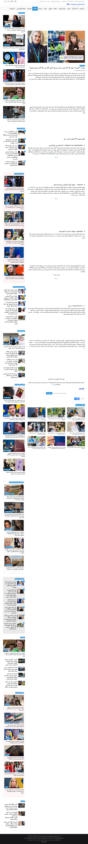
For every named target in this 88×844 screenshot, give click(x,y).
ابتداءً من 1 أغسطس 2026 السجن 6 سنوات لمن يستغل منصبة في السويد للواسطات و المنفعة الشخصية (15, 261)
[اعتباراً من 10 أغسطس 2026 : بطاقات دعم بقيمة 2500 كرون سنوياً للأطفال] (21, 297)
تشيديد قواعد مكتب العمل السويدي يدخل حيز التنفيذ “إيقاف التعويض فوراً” (10, 291)
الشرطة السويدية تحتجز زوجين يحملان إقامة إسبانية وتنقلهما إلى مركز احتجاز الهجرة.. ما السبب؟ (15, 498)
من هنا (53, 384)
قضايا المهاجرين (20, 8)
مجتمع (40, 8)
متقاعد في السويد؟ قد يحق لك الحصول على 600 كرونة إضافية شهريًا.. (10, 304)
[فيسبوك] (78, 399)
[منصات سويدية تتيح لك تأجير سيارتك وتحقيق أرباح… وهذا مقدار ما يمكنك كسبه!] (76, 427)
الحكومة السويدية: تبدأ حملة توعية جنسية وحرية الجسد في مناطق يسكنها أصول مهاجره (15, 791)
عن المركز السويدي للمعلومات (55, 1)
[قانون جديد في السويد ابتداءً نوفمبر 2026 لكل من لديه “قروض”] (21, 141)
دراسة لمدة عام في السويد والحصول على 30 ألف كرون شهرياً (10, 375)
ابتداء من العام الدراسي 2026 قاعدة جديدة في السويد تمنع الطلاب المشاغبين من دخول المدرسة (14, 30)
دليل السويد (62, 8)
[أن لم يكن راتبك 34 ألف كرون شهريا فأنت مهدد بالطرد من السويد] (21, 147)
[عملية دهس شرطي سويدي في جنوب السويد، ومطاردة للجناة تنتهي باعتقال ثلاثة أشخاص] (21, 675)
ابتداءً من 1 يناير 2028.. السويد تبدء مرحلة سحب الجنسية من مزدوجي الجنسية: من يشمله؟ (14, 207)
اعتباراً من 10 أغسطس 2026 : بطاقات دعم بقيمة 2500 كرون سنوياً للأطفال (10, 297)
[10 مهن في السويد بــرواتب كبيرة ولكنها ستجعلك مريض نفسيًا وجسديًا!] (56, 427)
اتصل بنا (48, 1)
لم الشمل (12, 8)
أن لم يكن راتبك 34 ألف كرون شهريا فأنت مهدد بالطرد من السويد (11, 147)
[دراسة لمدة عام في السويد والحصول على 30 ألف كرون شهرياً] (36, 412)
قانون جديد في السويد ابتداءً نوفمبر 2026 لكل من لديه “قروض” (10, 141)
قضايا (55, 8)
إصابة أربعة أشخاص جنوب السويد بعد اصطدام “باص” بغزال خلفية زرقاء (10, 669)
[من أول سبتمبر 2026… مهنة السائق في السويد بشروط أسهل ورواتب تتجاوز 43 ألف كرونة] (21, 353)
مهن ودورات (82, 65)
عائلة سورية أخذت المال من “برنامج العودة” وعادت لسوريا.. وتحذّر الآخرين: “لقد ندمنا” (15, 709)
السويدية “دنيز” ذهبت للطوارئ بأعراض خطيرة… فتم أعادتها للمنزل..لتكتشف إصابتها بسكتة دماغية (15, 534)
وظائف (35, 8)
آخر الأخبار (75, 8)
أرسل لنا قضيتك (42, 1)
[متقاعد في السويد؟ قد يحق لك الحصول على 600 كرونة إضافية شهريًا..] (21, 303)
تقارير (68, 8)
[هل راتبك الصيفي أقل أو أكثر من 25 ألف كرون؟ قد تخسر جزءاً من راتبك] (20, 609)
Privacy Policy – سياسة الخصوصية (68, 1)
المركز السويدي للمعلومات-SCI (79, 70)
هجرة (45, 8)
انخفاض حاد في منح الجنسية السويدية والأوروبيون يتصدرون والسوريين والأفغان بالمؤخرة (16, 455)
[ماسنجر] (75, 399)
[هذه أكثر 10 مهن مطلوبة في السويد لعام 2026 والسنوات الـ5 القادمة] (36, 427)
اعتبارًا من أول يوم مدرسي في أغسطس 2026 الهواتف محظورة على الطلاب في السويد (15, 243)
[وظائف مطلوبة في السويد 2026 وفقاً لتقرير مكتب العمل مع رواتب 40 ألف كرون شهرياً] (36, 441)
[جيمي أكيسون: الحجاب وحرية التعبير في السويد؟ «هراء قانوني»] (21, 163)
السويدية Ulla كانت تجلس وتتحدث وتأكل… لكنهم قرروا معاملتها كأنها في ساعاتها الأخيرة (14, 551)
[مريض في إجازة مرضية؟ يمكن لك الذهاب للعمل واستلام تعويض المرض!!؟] (20, 601)
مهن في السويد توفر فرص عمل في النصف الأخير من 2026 (10, 369)
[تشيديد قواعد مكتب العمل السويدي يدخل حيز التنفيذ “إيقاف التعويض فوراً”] (21, 291)
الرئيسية (81, 8)
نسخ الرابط (49, 393)
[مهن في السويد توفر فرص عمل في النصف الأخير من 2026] (56, 412)
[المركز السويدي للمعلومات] (44, 5)
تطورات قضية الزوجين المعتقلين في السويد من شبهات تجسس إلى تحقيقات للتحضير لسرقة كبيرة (14, 102)
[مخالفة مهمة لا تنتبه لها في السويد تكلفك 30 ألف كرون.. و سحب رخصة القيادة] (20, 625)
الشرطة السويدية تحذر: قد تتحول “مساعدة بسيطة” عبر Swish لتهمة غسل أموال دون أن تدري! (10, 593)
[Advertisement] (56, 20)
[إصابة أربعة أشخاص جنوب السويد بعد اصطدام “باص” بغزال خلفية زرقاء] (21, 669)
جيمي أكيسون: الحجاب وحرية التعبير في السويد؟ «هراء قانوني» (10, 163)
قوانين (50, 8)
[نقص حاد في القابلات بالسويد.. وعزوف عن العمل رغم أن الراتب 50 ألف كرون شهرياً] (76, 412)
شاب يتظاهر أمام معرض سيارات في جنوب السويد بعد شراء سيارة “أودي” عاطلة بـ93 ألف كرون (14, 516)
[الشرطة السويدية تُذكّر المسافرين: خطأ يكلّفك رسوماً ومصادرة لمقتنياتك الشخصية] (20, 617)
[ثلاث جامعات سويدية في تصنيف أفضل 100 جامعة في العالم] (76, 441)
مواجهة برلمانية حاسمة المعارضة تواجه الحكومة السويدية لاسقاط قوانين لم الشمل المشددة (14, 189)
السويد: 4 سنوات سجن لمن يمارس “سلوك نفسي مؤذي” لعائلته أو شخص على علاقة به (14, 225)
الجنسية (29, 8)
